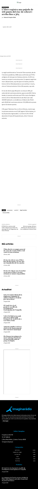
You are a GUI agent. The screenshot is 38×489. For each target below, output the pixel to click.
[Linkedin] (21, 21)
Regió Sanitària (23, 210)
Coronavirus (5, 7)
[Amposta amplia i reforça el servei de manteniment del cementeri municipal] (26, 329)
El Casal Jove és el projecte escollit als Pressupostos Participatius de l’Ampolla (13, 308)
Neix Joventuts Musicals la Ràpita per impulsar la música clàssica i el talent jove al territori (13, 297)
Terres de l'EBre (5, 212)
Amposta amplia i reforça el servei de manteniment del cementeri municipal (12, 328)
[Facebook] (9, 21)
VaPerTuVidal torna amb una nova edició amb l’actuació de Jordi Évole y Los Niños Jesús (13, 318)
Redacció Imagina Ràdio (10, 17)
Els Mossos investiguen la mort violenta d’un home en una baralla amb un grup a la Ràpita (12, 339)
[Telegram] (29, 21)
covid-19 (16, 210)
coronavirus (9, 210)
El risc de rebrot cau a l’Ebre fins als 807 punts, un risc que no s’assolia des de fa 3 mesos (14, 261)
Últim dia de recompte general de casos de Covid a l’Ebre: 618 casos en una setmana (14, 250)
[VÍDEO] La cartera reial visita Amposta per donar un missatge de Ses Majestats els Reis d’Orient (10, 228)
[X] (13, 21)
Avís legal (5, 421)
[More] (33, 21)
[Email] (25, 21)
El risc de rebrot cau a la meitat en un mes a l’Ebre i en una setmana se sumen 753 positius (15, 272)
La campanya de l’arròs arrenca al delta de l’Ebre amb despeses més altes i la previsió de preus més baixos (15, 479)
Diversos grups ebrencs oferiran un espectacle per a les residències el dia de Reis (28, 228)
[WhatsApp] (17, 21)
